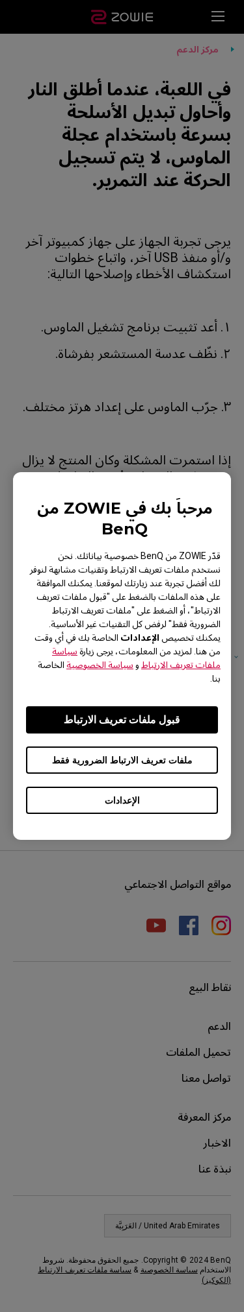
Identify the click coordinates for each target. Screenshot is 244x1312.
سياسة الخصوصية (99, 665)
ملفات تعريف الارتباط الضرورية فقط (122, 760)
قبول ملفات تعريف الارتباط (122, 719)
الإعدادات (122, 800)
